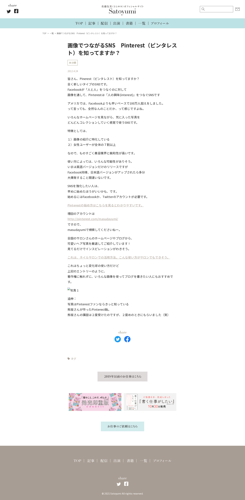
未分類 (72, 62)
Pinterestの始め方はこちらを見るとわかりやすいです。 (106, 205)
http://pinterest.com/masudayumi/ (93, 219)
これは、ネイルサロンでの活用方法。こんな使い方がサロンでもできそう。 (119, 257)
